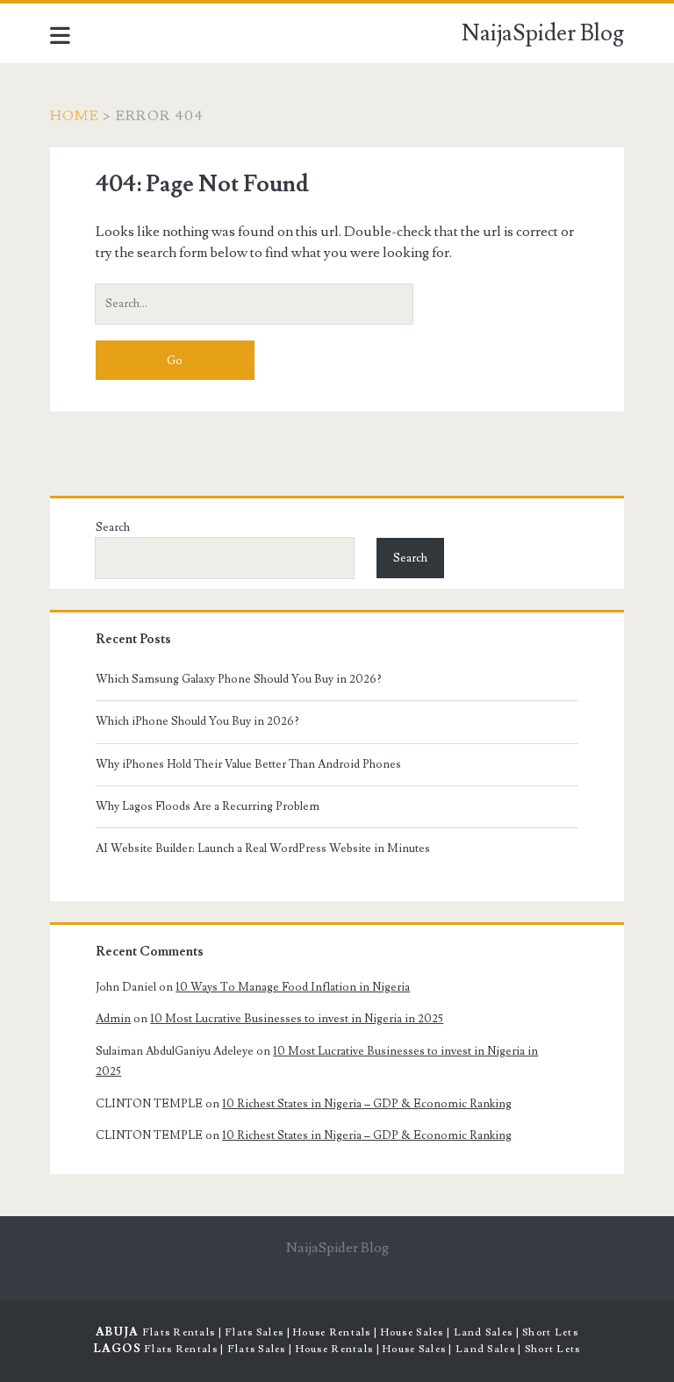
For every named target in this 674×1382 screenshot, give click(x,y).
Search (113, 527)
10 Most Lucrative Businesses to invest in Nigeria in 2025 (296, 1019)
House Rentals (332, 1332)
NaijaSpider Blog (543, 33)
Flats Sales (254, 1332)
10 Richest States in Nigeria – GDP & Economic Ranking (367, 1104)
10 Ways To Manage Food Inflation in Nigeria (293, 987)
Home (74, 116)
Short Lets (550, 1332)
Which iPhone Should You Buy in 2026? (197, 721)
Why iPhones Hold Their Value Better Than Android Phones (248, 764)
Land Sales (483, 1332)
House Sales (412, 1332)
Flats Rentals (179, 1332)
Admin (113, 1019)
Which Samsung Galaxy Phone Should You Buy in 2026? (239, 679)
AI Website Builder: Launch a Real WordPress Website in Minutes (263, 848)
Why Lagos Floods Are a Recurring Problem (207, 806)
